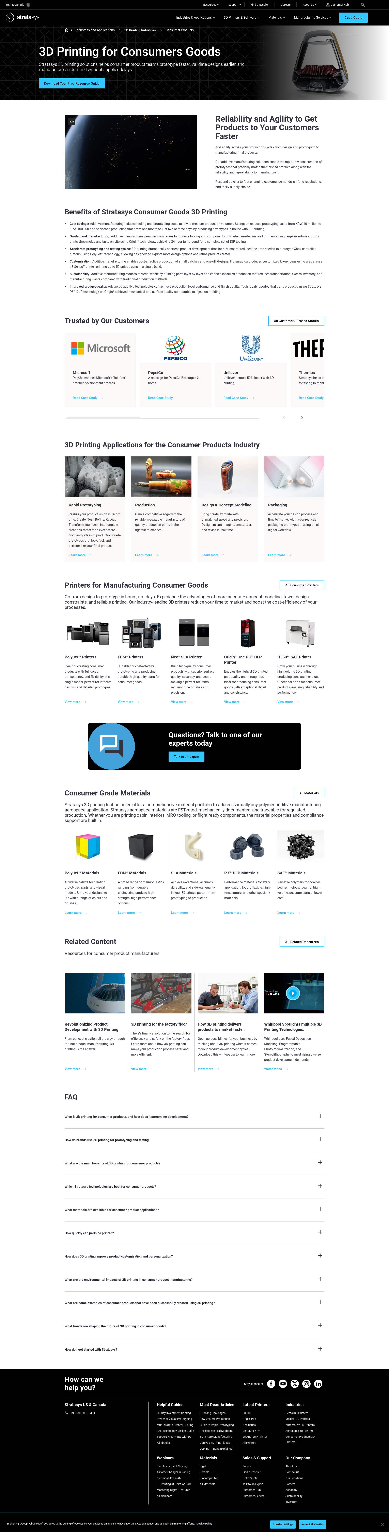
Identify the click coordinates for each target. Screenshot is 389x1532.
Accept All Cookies (312, 1524)
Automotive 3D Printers (300, 1425)
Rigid (203, 1466)
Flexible (204, 1472)
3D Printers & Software (240, 17)
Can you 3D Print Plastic (215, 1442)
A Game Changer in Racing (173, 1472)
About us (308, 4)
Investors (291, 1501)
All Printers (249, 1442)
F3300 (247, 1413)
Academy (291, 1490)
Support (233, 4)
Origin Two (249, 1418)
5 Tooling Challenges (212, 1413)
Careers (286, 4)
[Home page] (65, 30)
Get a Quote (250, 1478)
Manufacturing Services (311, 17)
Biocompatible (209, 1478)
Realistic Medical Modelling (216, 1430)
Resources (209, 4)
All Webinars (164, 1496)
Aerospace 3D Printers (299, 1430)
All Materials (207, 1484)
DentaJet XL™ (251, 1430)
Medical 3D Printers (297, 1418)
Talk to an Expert (253, 1484)
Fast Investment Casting (172, 1466)
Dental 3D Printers (296, 1413)
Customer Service (253, 1496)
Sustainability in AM (169, 1478)
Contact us (292, 1472)
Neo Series (249, 1425)
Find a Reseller (260, 4)
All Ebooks (163, 1442)
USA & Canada (15, 4)
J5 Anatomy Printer (255, 1436)
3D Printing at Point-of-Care (174, 1484)
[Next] (302, 418)
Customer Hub (340, 4)
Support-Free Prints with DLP (175, 1436)
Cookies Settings (283, 1524)
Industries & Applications (194, 17)
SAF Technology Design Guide (175, 1430)
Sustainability (293, 1496)
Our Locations (294, 1478)
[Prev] (284, 418)
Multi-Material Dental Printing (175, 1425)
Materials (275, 17)
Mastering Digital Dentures (173, 1490)
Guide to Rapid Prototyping (217, 1425)
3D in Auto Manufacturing (216, 1436)
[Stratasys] (23, 17)
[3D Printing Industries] (161, 30)
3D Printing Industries (140, 30)
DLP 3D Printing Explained (216, 1448)
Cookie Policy (204, 1523)
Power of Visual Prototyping (174, 1418)
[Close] (382, 1524)
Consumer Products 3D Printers (300, 1439)
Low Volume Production (215, 1418)
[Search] (363, 4)
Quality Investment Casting (174, 1413)
